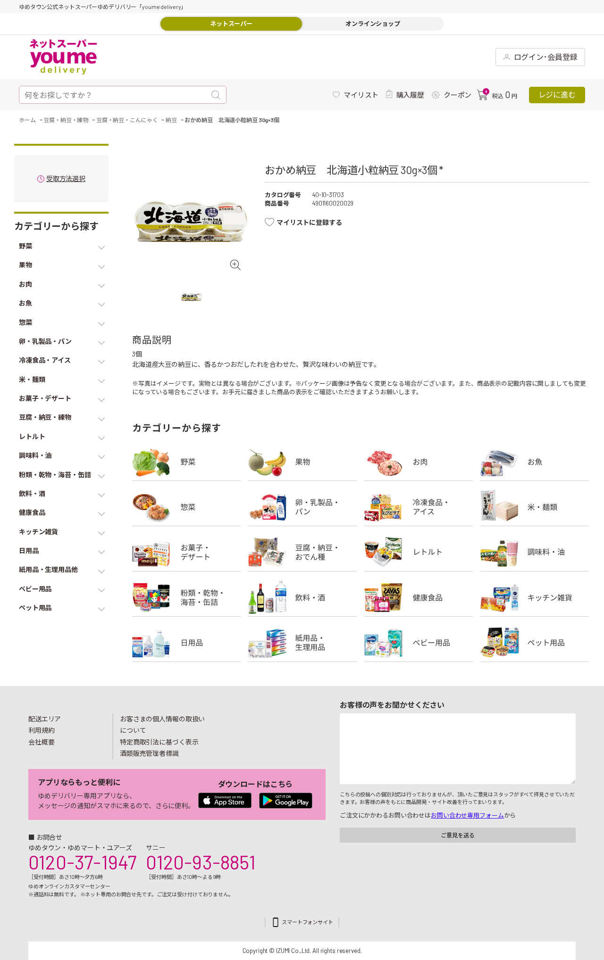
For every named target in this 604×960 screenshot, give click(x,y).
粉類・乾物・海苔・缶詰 (186, 597)
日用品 (186, 643)
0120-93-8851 (200, 861)
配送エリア (44, 719)
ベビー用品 (418, 643)
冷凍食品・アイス (418, 507)
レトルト (418, 552)
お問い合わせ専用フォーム (467, 815)
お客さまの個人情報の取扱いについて (162, 725)
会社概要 (41, 742)
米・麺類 (534, 507)
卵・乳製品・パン (302, 507)
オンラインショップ (372, 23)
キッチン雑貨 (534, 597)
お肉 (418, 461)
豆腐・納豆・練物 (302, 552)
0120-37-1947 (82, 861)
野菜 (186, 461)
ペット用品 (534, 643)
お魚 (534, 461)
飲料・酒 (302, 597)
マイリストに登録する (309, 222)
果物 (302, 461)
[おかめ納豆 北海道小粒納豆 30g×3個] (191, 222)
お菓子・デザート (186, 552)
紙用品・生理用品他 (302, 643)
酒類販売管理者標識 (149, 753)
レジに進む (557, 94)
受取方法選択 (65, 178)
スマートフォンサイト (307, 922)
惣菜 (186, 507)
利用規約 (41, 730)
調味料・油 (534, 552)
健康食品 (418, 597)
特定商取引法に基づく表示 (159, 742)
